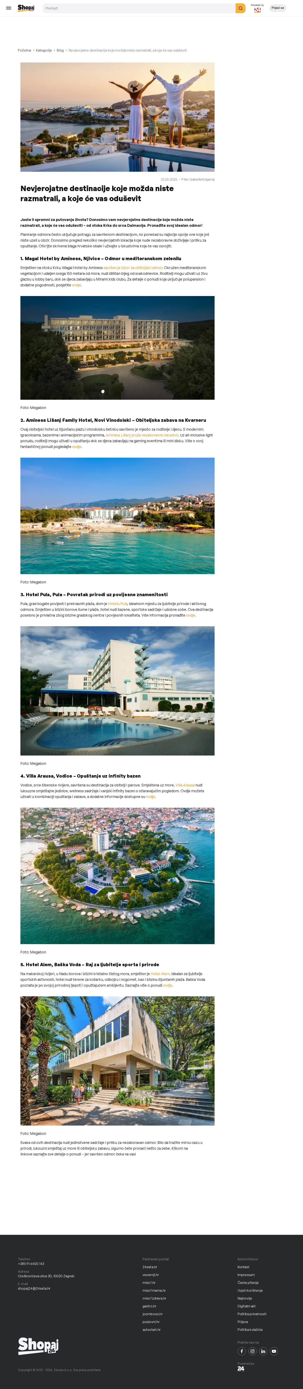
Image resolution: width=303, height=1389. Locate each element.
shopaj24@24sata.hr (34, 1288)
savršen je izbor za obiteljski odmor (133, 267)
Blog (60, 50)
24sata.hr (150, 1267)
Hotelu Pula (117, 603)
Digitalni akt (247, 1306)
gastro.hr (149, 1306)
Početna (24, 50)
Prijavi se (278, 7)
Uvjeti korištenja (250, 1290)
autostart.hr (152, 1330)
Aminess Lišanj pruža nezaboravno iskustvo (142, 435)
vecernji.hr (151, 1275)
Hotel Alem (160, 973)
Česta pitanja (248, 1283)
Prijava (243, 1322)
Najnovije (245, 1298)
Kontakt (243, 1267)
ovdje (76, 285)
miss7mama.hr (154, 1290)
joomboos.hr (153, 1314)
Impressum (246, 1275)
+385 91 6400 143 (31, 1264)
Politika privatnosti (252, 1314)
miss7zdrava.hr (154, 1298)
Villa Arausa (185, 785)
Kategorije (44, 50)
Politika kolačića (250, 1330)
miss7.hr (149, 1283)
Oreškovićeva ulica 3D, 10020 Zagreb (46, 1276)
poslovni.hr (151, 1322)
